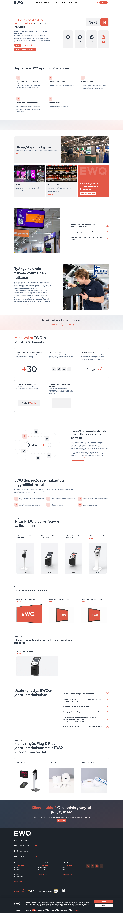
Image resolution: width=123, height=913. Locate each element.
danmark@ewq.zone (67, 874)
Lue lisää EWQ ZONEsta (78, 459)
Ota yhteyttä (103, 2)
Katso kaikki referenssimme (88, 193)
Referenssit (54, 2)
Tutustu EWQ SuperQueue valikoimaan (25, 49)
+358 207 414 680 (18, 879)
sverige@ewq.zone (43, 874)
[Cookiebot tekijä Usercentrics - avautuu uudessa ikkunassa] (17, 910)
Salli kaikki (103, 901)
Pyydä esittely (26, 45)
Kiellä (103, 905)
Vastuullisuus (62, 2)
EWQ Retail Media (67, 324)
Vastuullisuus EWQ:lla (21, 305)
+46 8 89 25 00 (42, 872)
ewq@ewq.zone (18, 881)
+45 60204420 (66, 872)
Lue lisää (17, 45)
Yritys (69, 2)
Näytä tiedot (76, 910)
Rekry (76, 2)
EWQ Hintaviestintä (56, 324)
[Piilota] (41, 2)
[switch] (47, 910)
